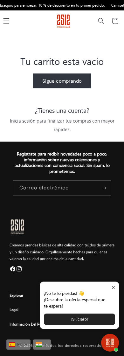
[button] (101, 21)
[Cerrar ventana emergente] (113, 287)
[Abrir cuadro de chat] (110, 343)
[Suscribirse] (104, 188)
